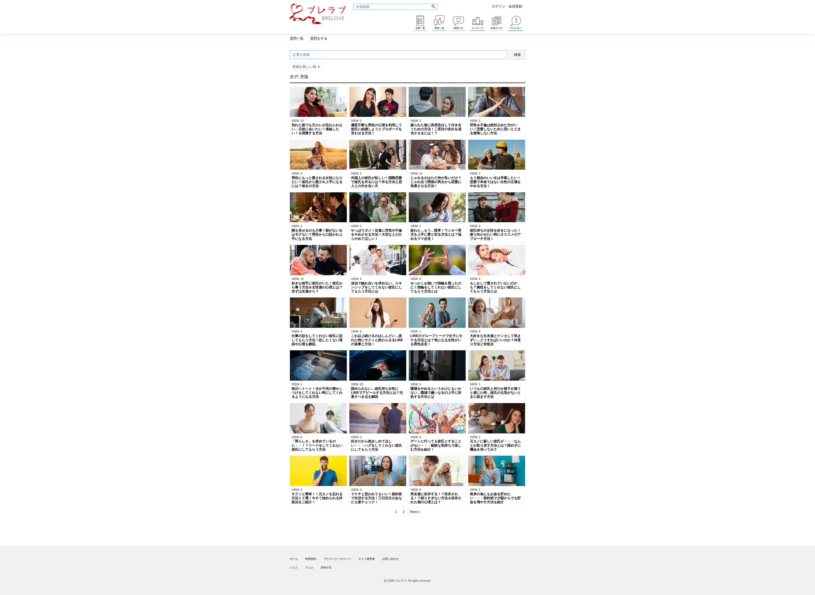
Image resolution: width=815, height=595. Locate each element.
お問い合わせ (390, 558)
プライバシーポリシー (337, 558)
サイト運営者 (366, 558)
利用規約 (310, 558)
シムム (294, 567)
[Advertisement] (270, 177)
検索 (517, 54)
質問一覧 (297, 38)
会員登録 (515, 6)
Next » (415, 512)
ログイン (498, 6)
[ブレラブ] (318, 13)
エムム (309, 567)
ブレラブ (400, 580)
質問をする (318, 38)
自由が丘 (326, 567)
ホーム (294, 558)
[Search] (433, 7)
